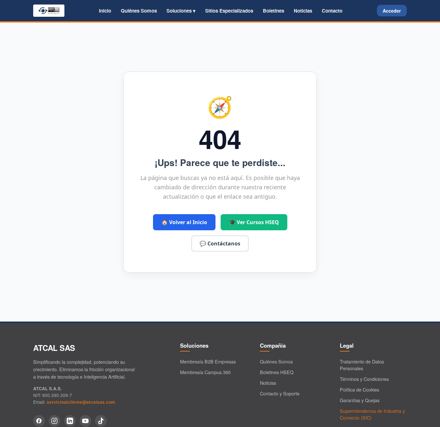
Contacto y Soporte (280, 393)
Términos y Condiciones (364, 378)
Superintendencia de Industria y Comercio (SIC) (372, 414)
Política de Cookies (359, 389)
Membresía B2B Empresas (208, 361)
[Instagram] (54, 421)
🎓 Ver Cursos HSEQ (254, 222)
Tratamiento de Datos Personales (362, 365)
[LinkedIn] (70, 421)
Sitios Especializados (229, 10)
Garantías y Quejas (359, 400)
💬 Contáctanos (220, 243)
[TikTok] (101, 421)
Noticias (303, 10)
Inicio (105, 10)
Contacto (332, 10)
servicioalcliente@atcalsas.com (81, 402)
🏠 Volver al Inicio (184, 222)
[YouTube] (85, 421)
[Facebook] (39, 421)
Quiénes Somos (139, 10)
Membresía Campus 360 (205, 372)
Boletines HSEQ (276, 372)
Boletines (273, 10)
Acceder (392, 10)
